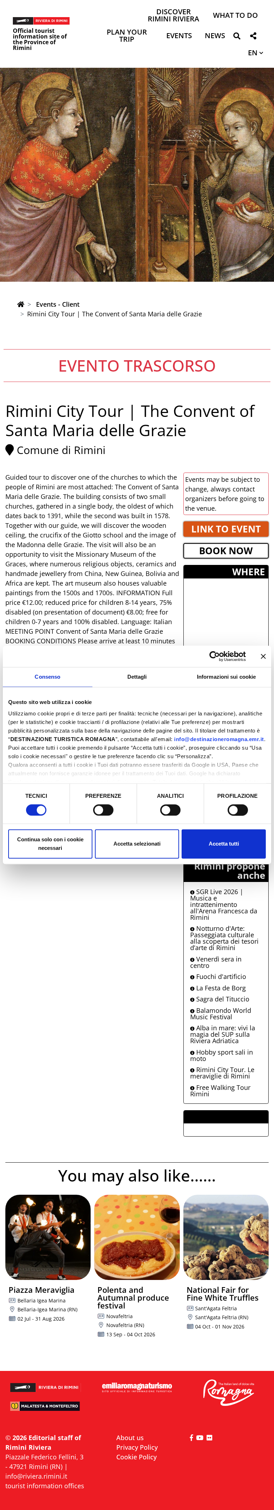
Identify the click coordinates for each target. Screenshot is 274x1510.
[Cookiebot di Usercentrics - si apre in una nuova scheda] (214, 656)
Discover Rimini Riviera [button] (173, 16)
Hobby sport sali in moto (221, 1055)
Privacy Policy (137, 1447)
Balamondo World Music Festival (220, 1013)
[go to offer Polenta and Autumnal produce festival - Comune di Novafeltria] (136, 1237)
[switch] (103, 810)
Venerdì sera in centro (216, 962)
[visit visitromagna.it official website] (228, 1393)
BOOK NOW (226, 550)
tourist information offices (44, 1485)
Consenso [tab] (47, 677)
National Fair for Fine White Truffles (223, 1293)
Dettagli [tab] (137, 677)
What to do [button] (235, 16)
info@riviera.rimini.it (36, 1476)
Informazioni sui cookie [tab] (226, 677)
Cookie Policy (136, 1457)
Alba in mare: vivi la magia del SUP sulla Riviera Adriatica (222, 1034)
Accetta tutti (224, 844)
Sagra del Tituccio (221, 999)
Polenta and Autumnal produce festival (133, 1297)
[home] (20, 304)
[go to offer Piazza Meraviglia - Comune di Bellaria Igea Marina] (48, 1237)
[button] (237, 37)
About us (130, 1437)
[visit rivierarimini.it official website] (45, 1384)
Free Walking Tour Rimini (220, 1090)
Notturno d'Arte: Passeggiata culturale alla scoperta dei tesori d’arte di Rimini (224, 938)
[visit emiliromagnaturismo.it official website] (137, 1387)
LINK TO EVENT (226, 528)
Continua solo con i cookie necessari (50, 844)
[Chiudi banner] (263, 656)
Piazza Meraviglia (42, 1290)
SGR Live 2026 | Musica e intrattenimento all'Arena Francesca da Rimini (223, 904)
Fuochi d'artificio (220, 976)
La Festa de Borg (220, 988)
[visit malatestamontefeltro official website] (45, 1409)
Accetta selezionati (137, 844)
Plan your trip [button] (127, 36)
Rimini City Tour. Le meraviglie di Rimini (222, 1072)
